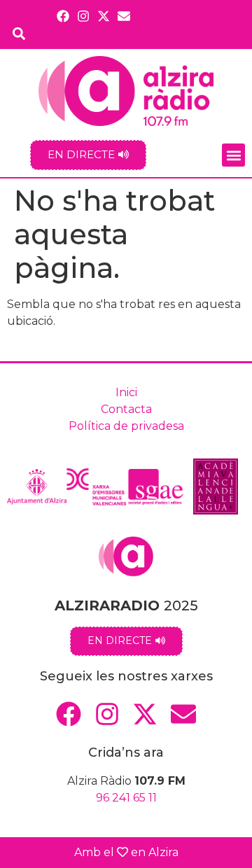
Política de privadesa (126, 426)
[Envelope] (124, 15)
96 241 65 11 (126, 797)
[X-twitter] (104, 15)
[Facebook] (62, 15)
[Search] (19, 33)
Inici (126, 392)
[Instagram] (83, 15)
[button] (233, 155)
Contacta (126, 409)
